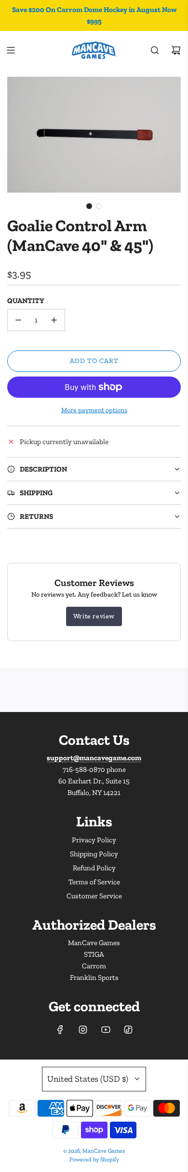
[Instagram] (83, 1029)
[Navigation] (10, 50)
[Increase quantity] (54, 320)
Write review (94, 616)
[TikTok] (128, 1029)
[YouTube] (105, 1029)
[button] (89, 206)
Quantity (25, 300)
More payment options (94, 410)
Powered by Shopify (94, 1159)
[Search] (154, 50)
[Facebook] (60, 1029)
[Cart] (176, 50)
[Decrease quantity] (18, 320)
